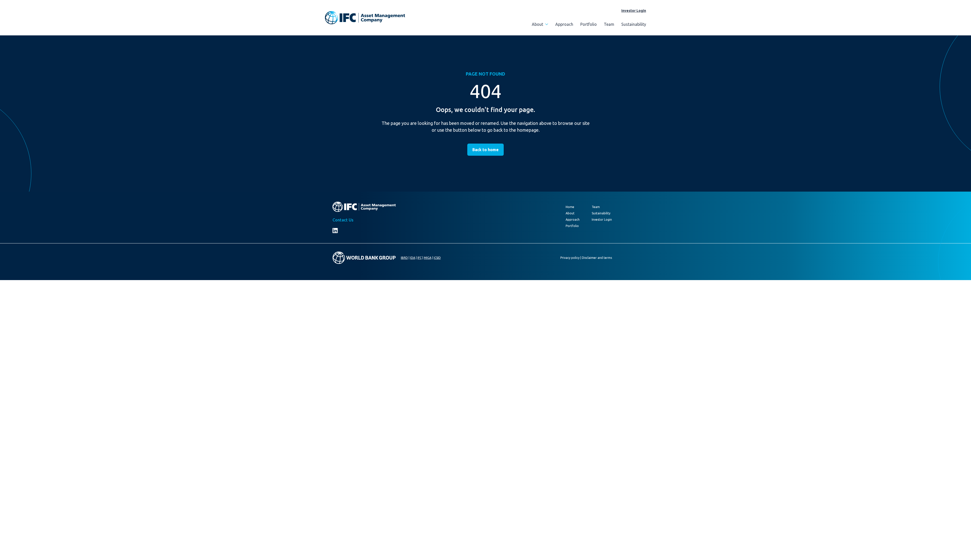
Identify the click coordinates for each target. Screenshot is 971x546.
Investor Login (633, 11)
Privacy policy (570, 257)
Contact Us (343, 220)
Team (609, 24)
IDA (412, 257)
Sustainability (633, 24)
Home (570, 207)
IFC (419, 257)
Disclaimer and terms (597, 257)
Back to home (485, 149)
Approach (564, 24)
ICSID (437, 257)
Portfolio (588, 24)
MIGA (427, 257)
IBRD (404, 257)
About (537, 24)
